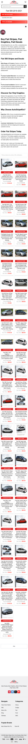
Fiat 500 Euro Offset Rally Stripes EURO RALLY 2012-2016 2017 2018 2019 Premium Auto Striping (7, 296)
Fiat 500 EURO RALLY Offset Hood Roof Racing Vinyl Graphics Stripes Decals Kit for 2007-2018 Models (7, 534)
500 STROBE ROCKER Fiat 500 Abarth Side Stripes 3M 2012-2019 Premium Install (21, 266)
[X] (15, 692)
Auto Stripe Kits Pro (6, 726)
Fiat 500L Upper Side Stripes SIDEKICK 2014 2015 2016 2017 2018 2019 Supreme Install (21, 326)
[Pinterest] (9, 692)
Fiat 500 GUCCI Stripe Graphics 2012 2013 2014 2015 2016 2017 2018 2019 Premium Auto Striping (7, 474)
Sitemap (3, 715)
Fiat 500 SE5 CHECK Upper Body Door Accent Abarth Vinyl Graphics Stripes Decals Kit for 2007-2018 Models (21, 565)
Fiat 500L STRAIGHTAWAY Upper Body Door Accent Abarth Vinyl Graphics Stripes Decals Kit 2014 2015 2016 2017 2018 (7, 628)
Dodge (17, 707)
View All (17, 726)
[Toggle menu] (2, 2)
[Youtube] (18, 692)
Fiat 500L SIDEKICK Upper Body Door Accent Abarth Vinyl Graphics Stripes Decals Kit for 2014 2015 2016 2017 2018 (21, 596)
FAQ (2, 707)
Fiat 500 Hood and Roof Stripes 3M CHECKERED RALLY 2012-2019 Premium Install (21, 355)
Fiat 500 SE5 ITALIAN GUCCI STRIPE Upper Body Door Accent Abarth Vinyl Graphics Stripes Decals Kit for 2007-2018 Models (7, 596)
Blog (2, 713)
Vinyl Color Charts (6, 705)
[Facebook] (12, 692)
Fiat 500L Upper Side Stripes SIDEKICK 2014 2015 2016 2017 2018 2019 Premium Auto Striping (21, 474)
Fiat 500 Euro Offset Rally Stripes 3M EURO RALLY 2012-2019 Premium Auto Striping (21, 384)
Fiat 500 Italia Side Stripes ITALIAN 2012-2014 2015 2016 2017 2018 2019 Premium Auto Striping (21, 444)
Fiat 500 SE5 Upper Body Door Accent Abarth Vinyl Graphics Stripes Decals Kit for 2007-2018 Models (21, 534)
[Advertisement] (14, 662)
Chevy (17, 705)
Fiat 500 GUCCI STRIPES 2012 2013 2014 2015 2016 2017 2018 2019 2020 (7, 177)
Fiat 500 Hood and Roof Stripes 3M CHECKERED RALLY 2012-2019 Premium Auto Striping (7, 385)
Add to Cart (7, 172)
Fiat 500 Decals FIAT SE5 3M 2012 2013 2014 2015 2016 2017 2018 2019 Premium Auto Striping (21, 207)
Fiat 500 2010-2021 (7, 17)
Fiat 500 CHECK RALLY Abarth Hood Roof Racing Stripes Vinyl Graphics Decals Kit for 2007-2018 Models (21, 503)
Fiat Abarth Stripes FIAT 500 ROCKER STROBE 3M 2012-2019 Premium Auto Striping (7, 266)
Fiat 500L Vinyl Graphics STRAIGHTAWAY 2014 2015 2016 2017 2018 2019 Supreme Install (7, 355)
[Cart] (25, 2)
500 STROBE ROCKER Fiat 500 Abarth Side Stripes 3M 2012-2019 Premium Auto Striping (21, 414)
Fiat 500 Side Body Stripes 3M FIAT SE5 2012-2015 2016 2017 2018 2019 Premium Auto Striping (7, 414)
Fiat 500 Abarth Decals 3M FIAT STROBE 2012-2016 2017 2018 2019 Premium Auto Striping (21, 237)
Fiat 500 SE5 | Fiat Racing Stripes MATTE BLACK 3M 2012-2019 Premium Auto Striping (7, 207)
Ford (16, 713)
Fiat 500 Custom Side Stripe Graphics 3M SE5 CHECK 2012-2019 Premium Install (21, 296)
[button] (25, 26)
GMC (16, 715)
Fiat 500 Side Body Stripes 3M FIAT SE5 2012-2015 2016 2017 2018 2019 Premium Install (21, 178)
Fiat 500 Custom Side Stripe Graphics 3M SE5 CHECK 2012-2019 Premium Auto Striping (7, 444)
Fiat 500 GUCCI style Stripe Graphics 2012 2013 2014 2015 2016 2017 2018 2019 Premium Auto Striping (7, 326)
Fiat (16, 710)
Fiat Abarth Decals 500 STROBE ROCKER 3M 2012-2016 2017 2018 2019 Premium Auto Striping (7, 237)
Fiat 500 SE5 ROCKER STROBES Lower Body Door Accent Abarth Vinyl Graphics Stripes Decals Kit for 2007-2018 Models (7, 565)
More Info (3, 710)
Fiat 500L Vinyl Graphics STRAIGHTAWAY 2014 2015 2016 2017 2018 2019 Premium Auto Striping (7, 504)
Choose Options (21, 172)
